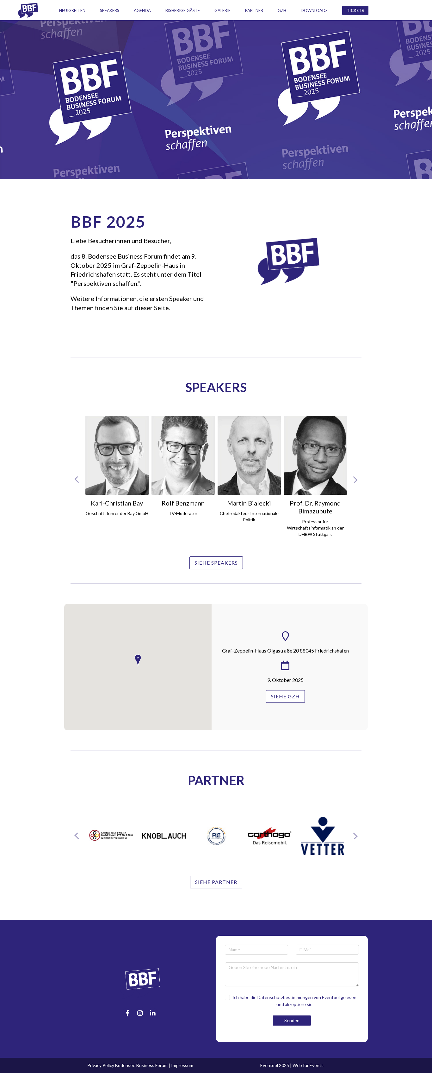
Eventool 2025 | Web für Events (292, 1065)
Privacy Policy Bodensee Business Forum (127, 1065)
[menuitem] (72, 10)
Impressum (182, 1065)
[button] (137, 660)
